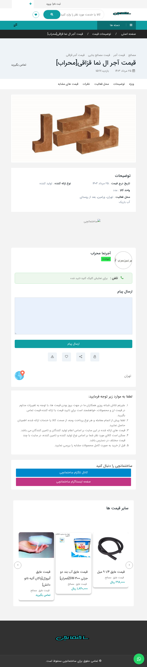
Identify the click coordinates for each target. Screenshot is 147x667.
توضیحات (119, 84)
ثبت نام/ (56, 4)
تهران (127, 375)
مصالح (132, 55)
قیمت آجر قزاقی (75, 55)
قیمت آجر (119, 55)
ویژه (131, 84)
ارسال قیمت (21, 4)
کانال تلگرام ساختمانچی (74, 472)
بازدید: (102, 71)
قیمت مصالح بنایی (99, 55)
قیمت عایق (118, 584)
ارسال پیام (73, 344)
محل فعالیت (101, 84)
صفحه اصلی (128, 34)
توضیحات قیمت (101, 34)
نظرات (86, 84)
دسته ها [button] (115, 25)
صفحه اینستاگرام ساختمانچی (73, 481)
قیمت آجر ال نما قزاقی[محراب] (65, 34)
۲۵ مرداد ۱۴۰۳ (123, 71)
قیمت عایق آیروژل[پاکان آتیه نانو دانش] (74, 578)
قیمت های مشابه (68, 84)
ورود (48, 4)
